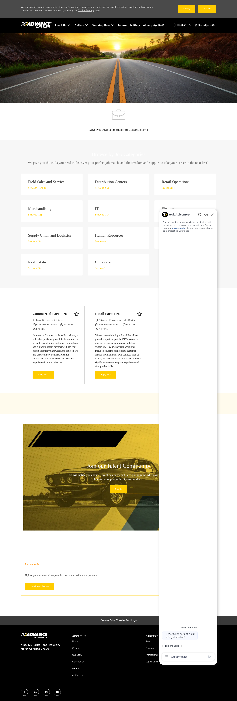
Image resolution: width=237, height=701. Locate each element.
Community (78, 661)
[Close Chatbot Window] (212, 214)
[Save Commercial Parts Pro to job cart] (76, 314)
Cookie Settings (86, 10)
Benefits (76, 668)
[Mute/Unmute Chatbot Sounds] (206, 214)
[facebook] (24, 692)
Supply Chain (152, 661)
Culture (76, 648)
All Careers (77, 675)
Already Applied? (153, 25)
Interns (122, 25)
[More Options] (167, 657)
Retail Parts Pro (107, 314)
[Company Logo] (37, 25)
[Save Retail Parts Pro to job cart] (139, 314)
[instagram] (46, 692)
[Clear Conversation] (200, 214)
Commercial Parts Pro (50, 314)
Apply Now (43, 374)
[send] (210, 657)
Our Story (77, 654)
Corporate (151, 648)
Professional (152, 654)
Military (135, 25)
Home (75, 641)
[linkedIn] (35, 692)
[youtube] (57, 692)
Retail (148, 641)
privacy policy (179, 228)
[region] (188, 435)
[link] (118, 489)
